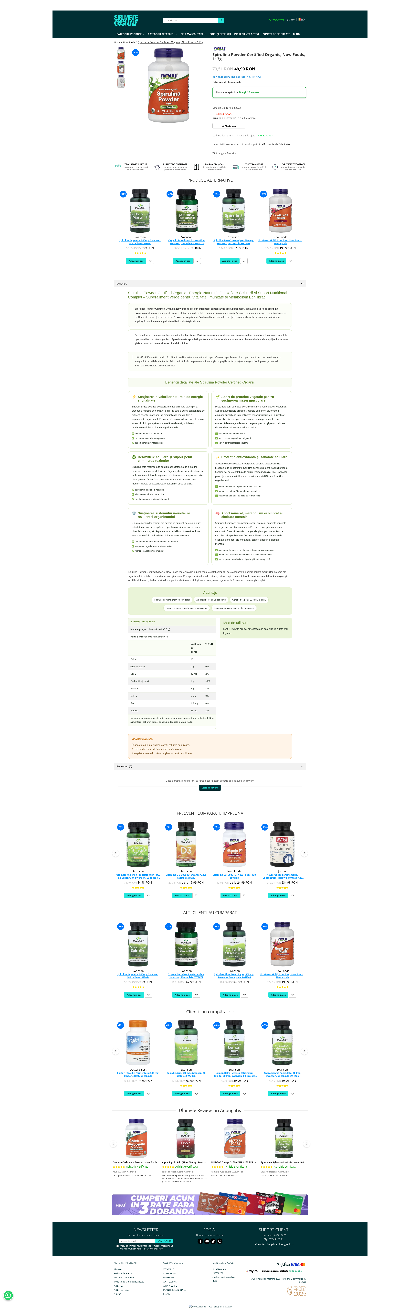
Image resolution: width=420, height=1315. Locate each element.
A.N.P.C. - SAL (121, 1289)
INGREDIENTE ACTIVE (246, 34)
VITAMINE (168, 1269)
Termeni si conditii (124, 1277)
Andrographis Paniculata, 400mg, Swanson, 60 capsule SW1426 (282, 1074)
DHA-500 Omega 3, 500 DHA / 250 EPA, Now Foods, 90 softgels (246, 1162)
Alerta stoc (230, 125)
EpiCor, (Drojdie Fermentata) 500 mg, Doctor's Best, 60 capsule (138, 1074)
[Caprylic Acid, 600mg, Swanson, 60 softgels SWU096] (186, 1042)
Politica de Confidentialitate (149, 1248)
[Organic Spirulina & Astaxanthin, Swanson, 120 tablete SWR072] (187, 211)
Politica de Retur (123, 1273)
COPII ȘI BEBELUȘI (220, 34)
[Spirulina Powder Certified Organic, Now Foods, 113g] (169, 86)
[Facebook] (200, 1241)
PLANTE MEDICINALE (174, 1289)
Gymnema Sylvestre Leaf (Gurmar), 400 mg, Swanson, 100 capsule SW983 (301, 1162)
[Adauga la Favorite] (150, 261)
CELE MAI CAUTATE (173, 1262)
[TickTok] (213, 1241)
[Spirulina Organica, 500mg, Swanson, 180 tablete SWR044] (140, 211)
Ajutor (117, 1293)
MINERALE (169, 1277)
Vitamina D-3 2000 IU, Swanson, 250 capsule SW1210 (186, 876)
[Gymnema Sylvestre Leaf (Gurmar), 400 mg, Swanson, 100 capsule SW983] (284, 1138)
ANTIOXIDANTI (171, 1281)
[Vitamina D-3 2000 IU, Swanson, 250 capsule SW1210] (186, 844)
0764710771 (276, 1239)
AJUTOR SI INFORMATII (125, 1262)
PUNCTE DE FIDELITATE (276, 34)
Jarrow (282, 871)
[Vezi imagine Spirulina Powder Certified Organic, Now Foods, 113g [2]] (121, 81)
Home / (118, 42)
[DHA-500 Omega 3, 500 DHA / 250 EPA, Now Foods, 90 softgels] (234, 1138)
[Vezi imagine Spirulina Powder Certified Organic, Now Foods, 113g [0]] (121, 53)
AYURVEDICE (170, 1285)
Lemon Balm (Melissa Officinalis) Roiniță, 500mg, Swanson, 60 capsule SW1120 (234, 1075)
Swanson (140, 237)
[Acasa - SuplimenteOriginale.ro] (130, 20)
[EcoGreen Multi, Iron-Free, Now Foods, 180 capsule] (280, 211)
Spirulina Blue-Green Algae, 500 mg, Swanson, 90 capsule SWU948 (233, 242)
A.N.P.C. (118, 1285)
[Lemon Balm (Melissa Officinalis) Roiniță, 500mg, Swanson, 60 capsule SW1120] (234, 1042)
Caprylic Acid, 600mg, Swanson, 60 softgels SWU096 (186, 1074)
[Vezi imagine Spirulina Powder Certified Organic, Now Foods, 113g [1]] (121, 67)
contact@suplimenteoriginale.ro (276, 1244)
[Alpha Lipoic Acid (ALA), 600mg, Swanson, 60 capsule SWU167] (185, 1138)
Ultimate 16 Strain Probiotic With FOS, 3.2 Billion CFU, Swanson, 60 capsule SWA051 (138, 876)
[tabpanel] (169, 86)
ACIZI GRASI (169, 1273)
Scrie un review (210, 787)
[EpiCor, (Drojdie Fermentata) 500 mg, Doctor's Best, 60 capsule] (138, 1042)
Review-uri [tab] (124, 766)
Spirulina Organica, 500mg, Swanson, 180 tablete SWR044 (140, 242)
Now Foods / (130, 42)
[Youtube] (207, 1241)
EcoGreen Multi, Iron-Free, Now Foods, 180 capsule (280, 242)
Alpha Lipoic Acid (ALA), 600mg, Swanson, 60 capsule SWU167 (196, 1162)
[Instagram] (219, 1241)
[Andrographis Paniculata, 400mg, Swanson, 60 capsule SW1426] (282, 1042)
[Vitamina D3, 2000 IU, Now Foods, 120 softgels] (234, 844)
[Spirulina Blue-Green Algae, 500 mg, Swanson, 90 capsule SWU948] (233, 211)
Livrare (118, 1269)
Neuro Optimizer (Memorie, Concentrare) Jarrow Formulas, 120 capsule (282, 876)
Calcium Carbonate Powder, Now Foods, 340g (138, 1162)
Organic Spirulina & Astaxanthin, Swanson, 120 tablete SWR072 (186, 242)
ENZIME (167, 1293)
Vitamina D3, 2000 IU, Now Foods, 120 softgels (234, 876)
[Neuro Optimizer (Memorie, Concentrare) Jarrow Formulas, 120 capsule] (282, 844)
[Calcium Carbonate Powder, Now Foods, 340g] (136, 1138)
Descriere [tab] (121, 283)
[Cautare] (221, 20)
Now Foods (280, 237)
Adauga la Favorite (225, 153)
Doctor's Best (138, 1069)
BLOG (296, 34)
